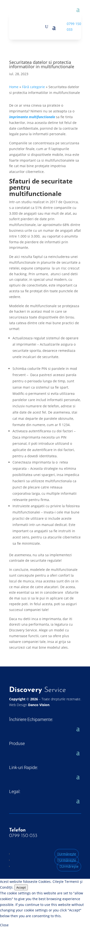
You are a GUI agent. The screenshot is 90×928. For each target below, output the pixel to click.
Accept (21, 887)
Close (4, 925)
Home (13, 87)
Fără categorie (33, 87)
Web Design (29, 704)
